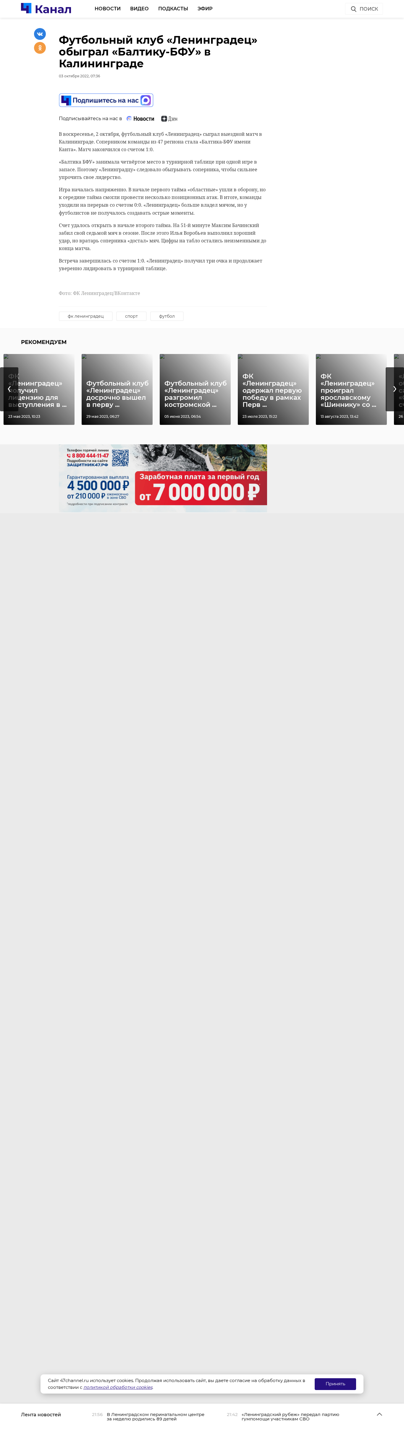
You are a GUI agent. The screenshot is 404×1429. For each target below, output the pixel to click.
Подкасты (173, 9)
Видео (139, 9)
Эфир (205, 9)
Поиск (369, 9)
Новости (108, 9)
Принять (335, 1383)
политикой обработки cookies (117, 1387)
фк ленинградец (86, 316)
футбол (167, 316)
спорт (131, 316)
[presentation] (9, 389)
